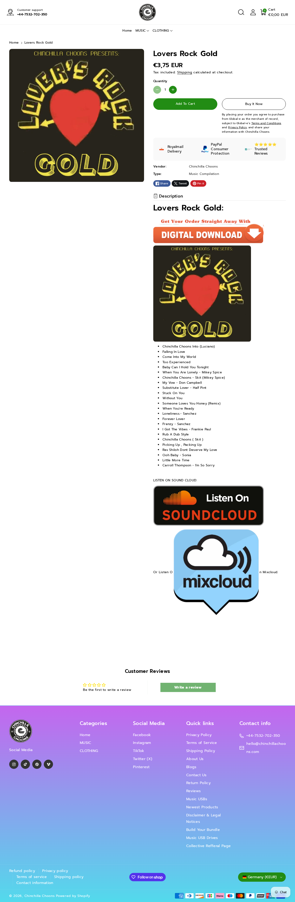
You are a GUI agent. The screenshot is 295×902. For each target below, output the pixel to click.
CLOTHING (161, 30)
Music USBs (196, 799)
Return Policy (198, 783)
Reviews (193, 791)
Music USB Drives (202, 838)
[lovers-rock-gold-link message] (208, 505)
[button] (241, 12)
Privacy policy (55, 871)
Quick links (200, 723)
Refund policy (22, 871)
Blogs (191, 767)
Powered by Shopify (73, 895)
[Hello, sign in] (253, 12)
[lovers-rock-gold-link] (216, 571)
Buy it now (254, 104)
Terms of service (31, 877)
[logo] (20, 731)
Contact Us (196, 775)
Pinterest (141, 767)
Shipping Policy (200, 751)
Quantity (160, 81)
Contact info (255, 723)
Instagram (142, 743)
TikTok (138, 751)
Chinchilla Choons (39, 895)
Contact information (34, 883)
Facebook (142, 735)
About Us (195, 759)
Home (14, 42)
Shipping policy (69, 877)
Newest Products (202, 807)
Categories (93, 723)
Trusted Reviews (261, 151)
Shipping (184, 72)
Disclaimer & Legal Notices (203, 818)
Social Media (149, 723)
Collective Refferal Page (208, 846)
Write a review (188, 687)
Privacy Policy (199, 735)
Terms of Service (201, 743)
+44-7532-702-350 (32, 14)
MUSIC (141, 30)
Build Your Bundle (203, 830)
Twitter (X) (142, 759)
